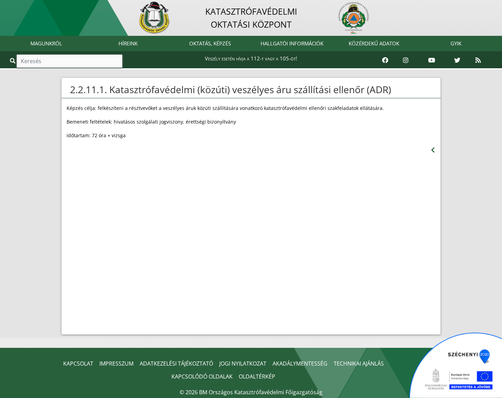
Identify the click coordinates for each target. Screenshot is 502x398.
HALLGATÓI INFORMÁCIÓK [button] (292, 43)
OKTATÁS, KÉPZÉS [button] (210, 43)
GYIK (455, 43)
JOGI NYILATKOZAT (242, 363)
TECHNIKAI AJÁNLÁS (359, 363)
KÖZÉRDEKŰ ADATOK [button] (374, 43)
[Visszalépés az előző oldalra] (432, 150)
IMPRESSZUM (116, 363)
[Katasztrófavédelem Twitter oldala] (457, 60)
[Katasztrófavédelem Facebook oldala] (385, 60)
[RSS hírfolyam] (478, 60)
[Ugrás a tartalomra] (12, 5)
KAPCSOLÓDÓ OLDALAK (202, 376)
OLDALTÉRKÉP (257, 376)
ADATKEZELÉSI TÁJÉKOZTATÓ (176, 363)
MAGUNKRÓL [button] (46, 43)
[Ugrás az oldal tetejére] (69, 90)
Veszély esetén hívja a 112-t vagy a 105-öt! (251, 58)
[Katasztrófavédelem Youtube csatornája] (432, 60)
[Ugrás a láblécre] (20, 5)
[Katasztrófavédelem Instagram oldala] (405, 60)
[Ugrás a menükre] (5, 5)
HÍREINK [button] (128, 43)
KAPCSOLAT (78, 363)
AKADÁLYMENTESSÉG (300, 363)
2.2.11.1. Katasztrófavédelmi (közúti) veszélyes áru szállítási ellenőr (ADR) (230, 89)
